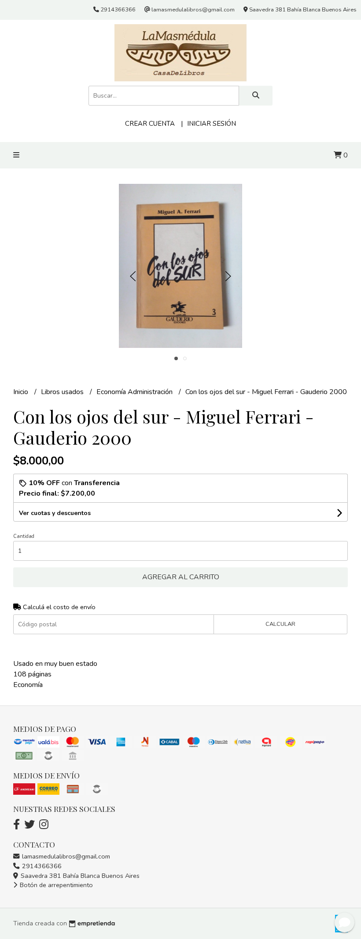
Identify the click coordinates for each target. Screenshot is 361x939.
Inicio (21, 392)
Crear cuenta (150, 123)
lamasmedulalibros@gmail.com (65, 856)
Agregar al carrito (180, 577)
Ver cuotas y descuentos (55, 513)
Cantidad (23, 536)
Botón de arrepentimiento (55, 885)
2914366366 (41, 866)
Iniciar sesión (211, 123)
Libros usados (63, 392)
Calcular (280, 624)
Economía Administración (135, 392)
